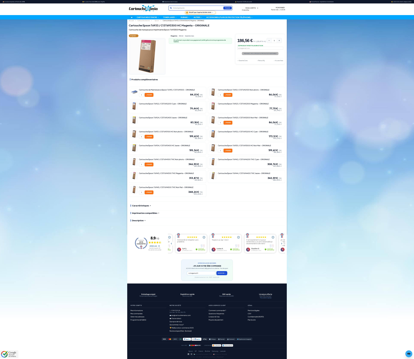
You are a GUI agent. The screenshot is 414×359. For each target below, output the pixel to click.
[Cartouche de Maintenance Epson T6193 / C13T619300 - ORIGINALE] (134, 92)
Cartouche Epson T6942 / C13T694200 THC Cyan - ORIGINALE (244, 159)
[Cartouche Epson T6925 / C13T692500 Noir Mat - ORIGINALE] (213, 120)
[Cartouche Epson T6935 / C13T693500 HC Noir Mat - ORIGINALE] (213, 148)
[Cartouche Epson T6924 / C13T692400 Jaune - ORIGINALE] (134, 120)
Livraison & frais (214, 317)
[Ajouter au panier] (149, 95)
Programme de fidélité (138, 320)
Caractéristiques (140, 205)
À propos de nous (176, 321)
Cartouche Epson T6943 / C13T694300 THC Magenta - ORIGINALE (166, 173)
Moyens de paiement (216, 320)
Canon (200, 351)
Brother (207, 351)
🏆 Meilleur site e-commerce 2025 (182, 328)
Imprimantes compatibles (144, 213)
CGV (249, 314)
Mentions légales (254, 310)
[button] (197, 17)
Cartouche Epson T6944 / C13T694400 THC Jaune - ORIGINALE (244, 173)
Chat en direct (176, 318)
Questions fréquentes (216, 314)
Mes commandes (136, 314)
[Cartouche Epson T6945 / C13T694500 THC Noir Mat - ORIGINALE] (134, 189)
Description (138, 220)
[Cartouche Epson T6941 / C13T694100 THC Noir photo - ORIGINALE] (134, 161)
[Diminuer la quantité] (269, 40)
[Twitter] (191, 354)
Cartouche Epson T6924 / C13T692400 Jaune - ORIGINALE (163, 118)
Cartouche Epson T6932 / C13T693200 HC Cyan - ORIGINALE (243, 132)
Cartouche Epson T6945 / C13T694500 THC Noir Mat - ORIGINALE (166, 187)
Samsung (215, 351)
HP (196, 351)
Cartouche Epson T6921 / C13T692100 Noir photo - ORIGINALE (243, 90)
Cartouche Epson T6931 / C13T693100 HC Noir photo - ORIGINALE (166, 132)
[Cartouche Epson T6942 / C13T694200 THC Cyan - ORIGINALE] (213, 161)
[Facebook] (188, 354)
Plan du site (252, 320)
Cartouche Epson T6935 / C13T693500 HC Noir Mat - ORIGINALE (244, 145)
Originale (133, 35)
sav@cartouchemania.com (181, 315)
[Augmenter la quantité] (279, 40)
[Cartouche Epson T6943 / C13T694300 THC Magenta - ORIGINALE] (134, 175)
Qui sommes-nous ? (177, 325)
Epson (191, 351)
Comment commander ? (217, 310)
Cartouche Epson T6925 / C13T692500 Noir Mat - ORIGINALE (243, 118)
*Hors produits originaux (265, 297)
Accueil (131, 20)
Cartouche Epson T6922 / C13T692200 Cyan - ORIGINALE (163, 104)
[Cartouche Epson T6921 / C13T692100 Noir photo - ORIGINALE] (213, 92)
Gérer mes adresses (137, 317)
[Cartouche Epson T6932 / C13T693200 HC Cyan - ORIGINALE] (213, 134)
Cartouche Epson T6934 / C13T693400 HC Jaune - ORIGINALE (164, 145)
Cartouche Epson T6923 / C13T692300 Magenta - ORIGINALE (243, 104)
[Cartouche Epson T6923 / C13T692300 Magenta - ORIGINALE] (213, 106)
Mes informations (136, 310)
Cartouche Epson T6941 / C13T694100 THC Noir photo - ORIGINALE (166, 159)
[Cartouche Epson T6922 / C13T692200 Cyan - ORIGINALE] (134, 106)
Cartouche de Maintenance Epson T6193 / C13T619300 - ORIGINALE (167, 90)
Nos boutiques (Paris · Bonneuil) (181, 331)
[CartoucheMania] (143, 8)
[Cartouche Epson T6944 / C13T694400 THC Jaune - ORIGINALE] (213, 175)
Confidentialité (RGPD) (256, 317)
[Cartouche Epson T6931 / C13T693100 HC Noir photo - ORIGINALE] (134, 134)
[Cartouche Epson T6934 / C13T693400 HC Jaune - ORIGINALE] (134, 148)
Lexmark (223, 351)
